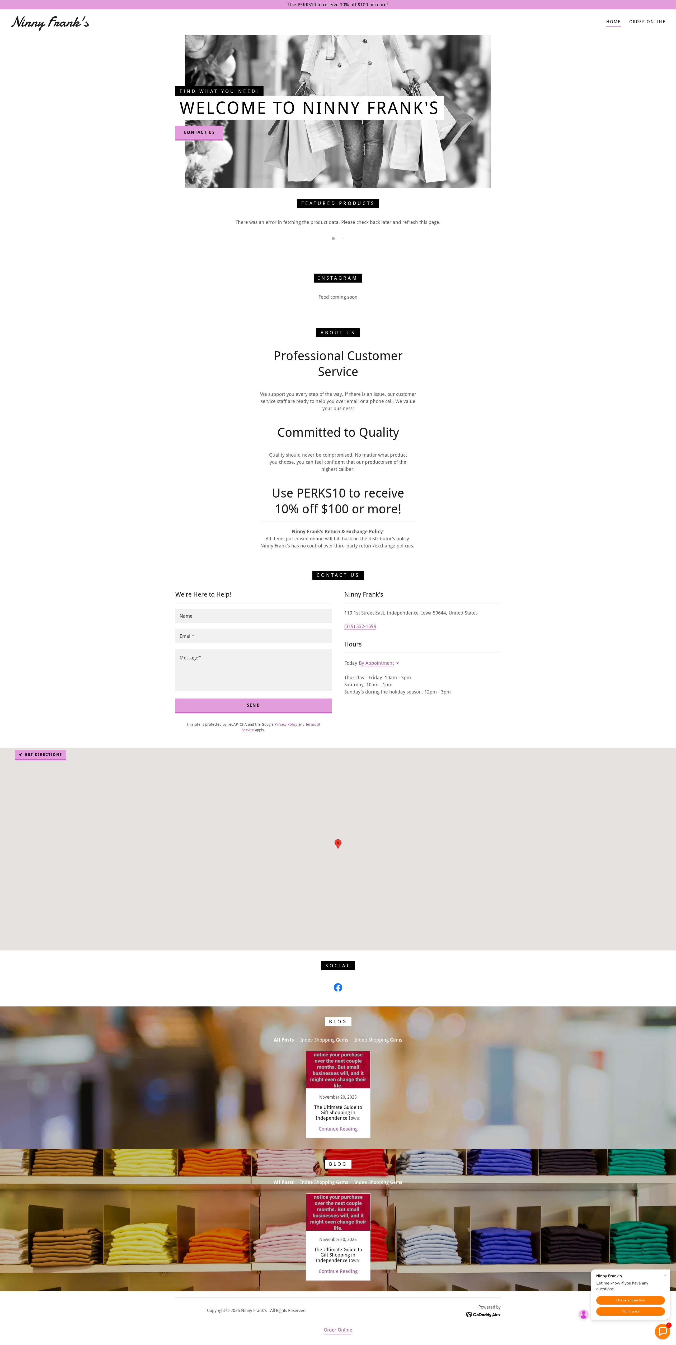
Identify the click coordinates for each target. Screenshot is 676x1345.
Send (253, 705)
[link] (105, 24)
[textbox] (253, 616)
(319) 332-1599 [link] (360, 626)
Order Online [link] (647, 21)
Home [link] (613, 21)
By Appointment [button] (376, 663)
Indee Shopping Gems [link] (324, 1040)
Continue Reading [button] (338, 1129)
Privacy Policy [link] (286, 724)
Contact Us (199, 132)
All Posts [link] (284, 1040)
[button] (397, 663)
